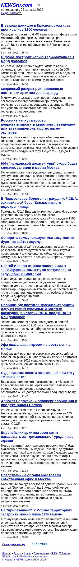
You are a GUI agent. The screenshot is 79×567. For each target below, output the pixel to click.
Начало (6, 553)
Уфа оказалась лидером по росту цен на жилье (35, 347)
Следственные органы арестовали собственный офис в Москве (31, 477)
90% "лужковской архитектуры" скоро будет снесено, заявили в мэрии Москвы (39, 165)
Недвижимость (11, 13)
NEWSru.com (16, 5)
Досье (17, 553)
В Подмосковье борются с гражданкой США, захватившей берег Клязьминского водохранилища (39, 203)
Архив (27, 553)
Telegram (65, 553)
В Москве (26, 556)
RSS (54, 553)
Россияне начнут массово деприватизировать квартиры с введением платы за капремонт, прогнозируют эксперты (38, 126)
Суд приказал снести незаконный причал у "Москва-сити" (38, 375)
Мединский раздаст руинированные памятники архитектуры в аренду (32, 91)
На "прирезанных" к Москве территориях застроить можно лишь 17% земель (36, 512)
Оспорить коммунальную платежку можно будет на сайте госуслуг (37, 240)
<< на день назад (13, 544)
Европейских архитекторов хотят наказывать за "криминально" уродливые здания (37, 437)
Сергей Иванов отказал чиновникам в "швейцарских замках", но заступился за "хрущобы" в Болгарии (36, 270)
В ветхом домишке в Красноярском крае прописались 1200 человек (35, 27)
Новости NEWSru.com (18, 559)
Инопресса (41, 556)
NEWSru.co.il (10, 556)
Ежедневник (41, 553)
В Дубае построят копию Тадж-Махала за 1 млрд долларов (37, 59)
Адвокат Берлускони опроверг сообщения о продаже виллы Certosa (39, 403)
